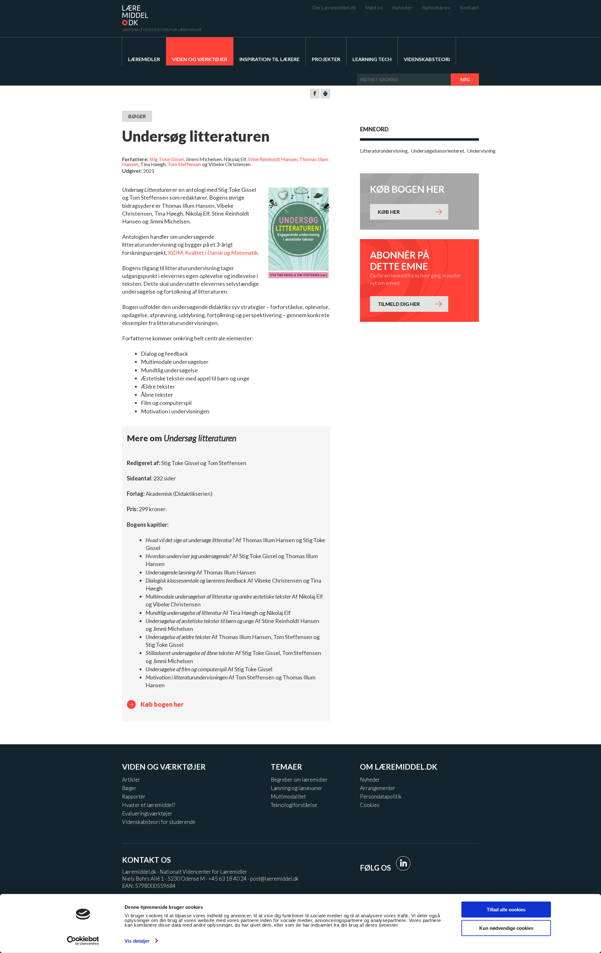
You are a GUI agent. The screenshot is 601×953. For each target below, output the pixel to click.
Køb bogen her (162, 704)
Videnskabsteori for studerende (158, 822)
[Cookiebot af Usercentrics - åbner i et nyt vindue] (83, 940)
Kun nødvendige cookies (506, 927)
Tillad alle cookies (506, 909)
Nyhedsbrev (436, 7)
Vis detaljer (137, 941)
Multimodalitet (288, 796)
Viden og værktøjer (199, 59)
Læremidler (144, 59)
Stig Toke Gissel (166, 159)
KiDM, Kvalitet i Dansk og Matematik (213, 252)
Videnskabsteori (427, 59)
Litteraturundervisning (384, 151)
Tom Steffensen (184, 164)
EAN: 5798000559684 (149, 885)
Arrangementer (377, 788)
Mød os (374, 7)
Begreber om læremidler (299, 779)
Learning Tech (372, 59)
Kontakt (469, 7)
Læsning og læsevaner (296, 788)
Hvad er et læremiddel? (148, 805)
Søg (465, 79)
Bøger (129, 788)
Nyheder (403, 7)
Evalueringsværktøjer (147, 813)
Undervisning (481, 151)
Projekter (326, 59)
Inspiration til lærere (269, 59)
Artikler (131, 779)
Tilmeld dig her (399, 304)
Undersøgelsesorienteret (437, 151)
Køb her (389, 212)
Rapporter (134, 796)
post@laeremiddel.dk (274, 878)
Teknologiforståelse (294, 805)
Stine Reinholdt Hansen (272, 159)
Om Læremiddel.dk (334, 7)
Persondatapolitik (381, 796)
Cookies (369, 805)
